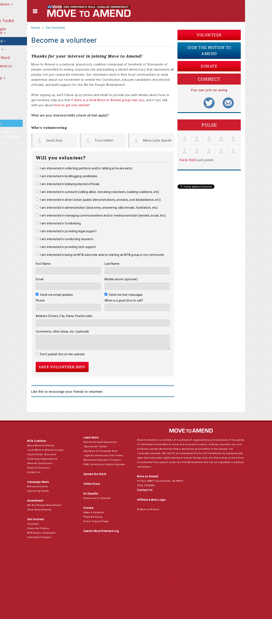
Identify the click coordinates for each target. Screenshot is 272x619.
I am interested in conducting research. (67, 239)
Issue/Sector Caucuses (41, 454)
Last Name (112, 263)
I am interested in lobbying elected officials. (70, 184)
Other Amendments (39, 509)
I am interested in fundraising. (60, 223)
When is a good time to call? (124, 300)
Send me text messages (126, 294)
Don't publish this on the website (62, 354)
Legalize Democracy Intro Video (103, 455)
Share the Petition (38, 528)
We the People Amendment (44, 505)
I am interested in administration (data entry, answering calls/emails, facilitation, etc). (99, 207)
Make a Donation (94, 512)
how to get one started (71, 105)
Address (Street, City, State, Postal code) (64, 316)
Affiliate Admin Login (151, 499)
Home (35, 27)
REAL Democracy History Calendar (104, 464)
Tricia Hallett (104, 140)
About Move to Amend (40, 445)
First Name (43, 263)
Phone (40, 300)
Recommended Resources (100, 442)
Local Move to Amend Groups (45, 450)
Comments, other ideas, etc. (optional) (62, 331)
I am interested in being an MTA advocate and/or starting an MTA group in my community (102, 254)
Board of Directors (38, 467)
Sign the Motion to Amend (209, 50)
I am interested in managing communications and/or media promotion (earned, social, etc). (103, 215)
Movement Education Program (102, 460)
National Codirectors (39, 463)
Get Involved (55, 27)
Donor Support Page (96, 521)
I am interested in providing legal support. (68, 231)
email (6, 132)
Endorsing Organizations (42, 459)
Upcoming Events (38, 491)
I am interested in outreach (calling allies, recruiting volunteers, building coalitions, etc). (100, 192)
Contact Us (33, 472)
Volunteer (209, 34)
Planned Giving (93, 517)
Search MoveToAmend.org (101, 531)
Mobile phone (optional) (121, 279)
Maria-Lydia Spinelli (157, 140)
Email (39, 279)
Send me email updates (56, 294)
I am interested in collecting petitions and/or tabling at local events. (86, 168)
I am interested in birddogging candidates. (69, 176)
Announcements (37, 486)
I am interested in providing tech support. (68, 247)
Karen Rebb (188, 160)
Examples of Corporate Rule (101, 451)
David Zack (54, 140)
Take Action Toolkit (95, 446)
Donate (209, 66)
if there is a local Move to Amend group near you (107, 100)
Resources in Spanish (97, 498)
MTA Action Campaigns (41, 532)
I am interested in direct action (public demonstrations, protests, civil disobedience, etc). (100, 199)
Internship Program (39, 537)
